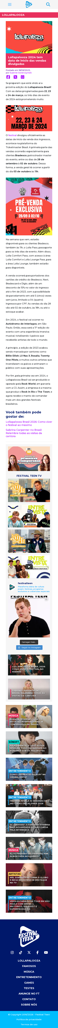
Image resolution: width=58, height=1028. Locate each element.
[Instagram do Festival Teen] (12, 952)
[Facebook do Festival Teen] (37, 952)
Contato (29, 999)
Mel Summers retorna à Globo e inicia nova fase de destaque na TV (29, 880)
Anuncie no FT (29, 993)
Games (29, 982)
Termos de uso (29, 1024)
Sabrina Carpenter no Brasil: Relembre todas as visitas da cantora (24, 433)
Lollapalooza (13, 14)
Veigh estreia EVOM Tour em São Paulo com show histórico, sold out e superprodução (30, 905)
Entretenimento (29, 977)
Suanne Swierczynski (21, 72)
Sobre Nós (29, 1004)
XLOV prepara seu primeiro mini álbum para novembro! (29, 855)
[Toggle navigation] (10, 4)
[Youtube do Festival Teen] (45, 952)
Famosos (29, 966)
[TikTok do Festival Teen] (20, 952)
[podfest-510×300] (29, 458)
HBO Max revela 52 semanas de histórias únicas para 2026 (28, 802)
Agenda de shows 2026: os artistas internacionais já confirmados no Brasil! (26, 722)
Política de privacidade (29, 1019)
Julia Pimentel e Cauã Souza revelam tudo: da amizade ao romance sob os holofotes (28, 748)
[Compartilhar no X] (15, 77)
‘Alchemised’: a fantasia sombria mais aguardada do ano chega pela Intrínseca (30, 827)
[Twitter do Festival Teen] (29, 952)
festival (12, 135)
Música (29, 971)
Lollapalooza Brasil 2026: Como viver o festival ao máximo (29, 423)
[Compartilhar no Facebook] (8, 77)
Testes (29, 988)
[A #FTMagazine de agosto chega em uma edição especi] (29, 616)
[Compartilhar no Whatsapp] (22, 77)
